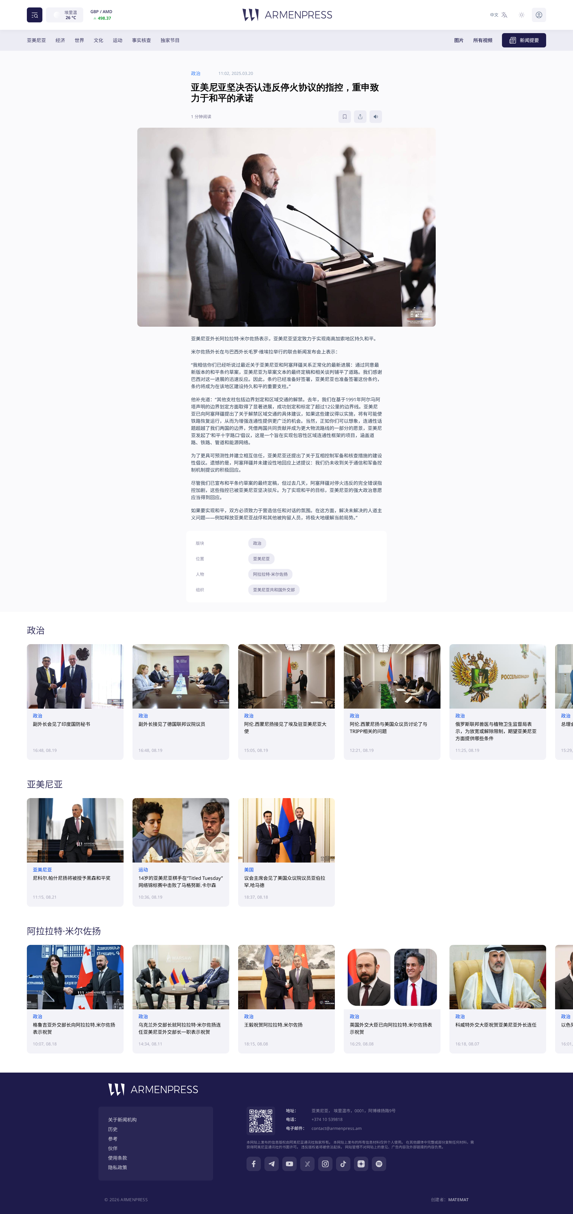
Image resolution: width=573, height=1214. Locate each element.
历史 (113, 1129)
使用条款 (117, 1158)
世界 (79, 40)
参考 (113, 1139)
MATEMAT (458, 1199)
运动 (117, 40)
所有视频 (482, 40)
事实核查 (141, 40)
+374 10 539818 (327, 1119)
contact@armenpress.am (337, 1128)
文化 (98, 40)
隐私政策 (117, 1167)
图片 (459, 40)
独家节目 (170, 40)
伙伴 (113, 1148)
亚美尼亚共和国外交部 (274, 590)
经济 (60, 40)
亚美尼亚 (36, 40)
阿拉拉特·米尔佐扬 (270, 574)
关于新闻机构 (122, 1119)
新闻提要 (529, 40)
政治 (257, 543)
